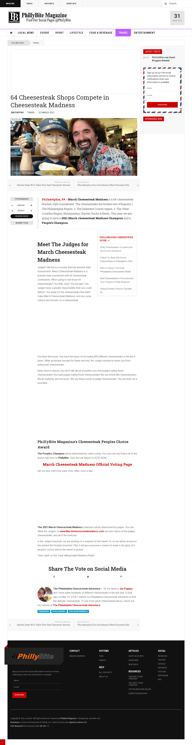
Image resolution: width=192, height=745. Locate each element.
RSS (159, 679)
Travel (123, 32)
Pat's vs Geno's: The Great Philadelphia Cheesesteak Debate (115, 270)
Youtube (162, 672)
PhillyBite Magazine (68, 718)
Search (102, 660)
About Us (103, 677)
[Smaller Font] (12, 205)
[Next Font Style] (31, 210)
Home (11, 32)
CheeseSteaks (59, 611)
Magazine (10, 4)
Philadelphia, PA (54, 199)
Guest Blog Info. (136, 656)
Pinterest (162, 668)
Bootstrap (14, 722)
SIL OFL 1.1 (44, 726)
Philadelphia (44, 611)
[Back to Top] (2, 742)
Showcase (133, 660)
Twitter (161, 660)
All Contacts (105, 672)
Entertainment (144, 32)
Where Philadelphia (138, 693)
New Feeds (133, 664)
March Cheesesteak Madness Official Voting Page (87, 464)
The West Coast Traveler (136, 684)
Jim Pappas (126, 588)
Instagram (163, 676)
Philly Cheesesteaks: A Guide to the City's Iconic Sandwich (116, 249)
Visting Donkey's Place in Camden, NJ (116, 291)
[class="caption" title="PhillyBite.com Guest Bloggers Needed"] (146, 57)
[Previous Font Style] (12, 210)
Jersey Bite (71, 4)
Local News (26, 32)
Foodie (44, 32)
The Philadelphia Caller (140, 689)
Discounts (49, 4)
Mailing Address (77, 656)
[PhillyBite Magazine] (40, 17)
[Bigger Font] (31, 205)
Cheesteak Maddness (78, 611)
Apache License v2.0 (78, 722)
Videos (29, 4)
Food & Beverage (100, 32)
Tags (101, 656)
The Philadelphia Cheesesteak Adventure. (77, 605)
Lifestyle (76, 32)
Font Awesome (16, 726)
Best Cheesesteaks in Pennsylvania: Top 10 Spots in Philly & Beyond (117, 280)
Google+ (162, 664)
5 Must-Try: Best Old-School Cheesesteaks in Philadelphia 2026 (116, 259)
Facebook (162, 656)
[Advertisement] (74, 70)
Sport (59, 32)
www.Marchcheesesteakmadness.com (82, 531)
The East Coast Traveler (136, 678)
